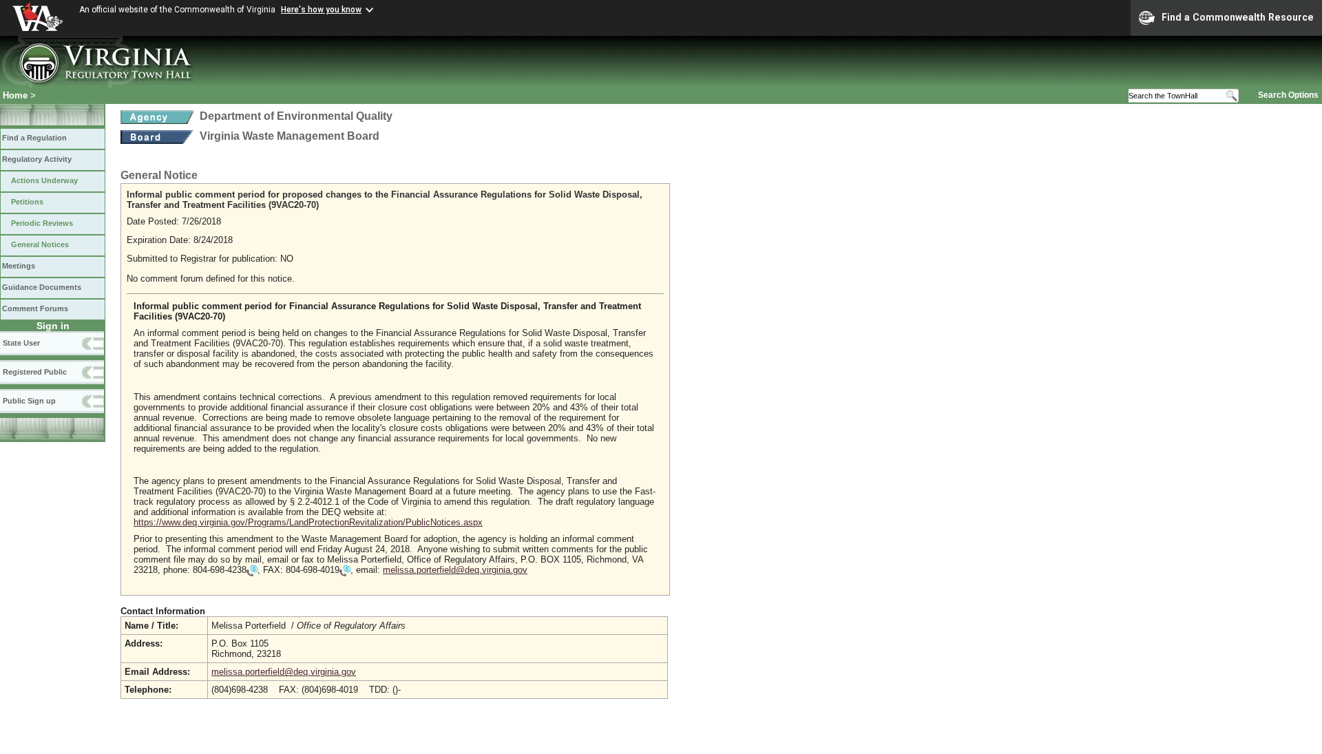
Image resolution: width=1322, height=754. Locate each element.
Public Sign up (29, 401)
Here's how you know (321, 9)
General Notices (40, 244)
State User (21, 343)
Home (15, 95)
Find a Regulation (34, 138)
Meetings (18, 266)
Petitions (27, 202)
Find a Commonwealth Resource (1238, 17)
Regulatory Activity (37, 159)
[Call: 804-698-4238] (252, 570)
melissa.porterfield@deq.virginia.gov (455, 570)
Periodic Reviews (42, 223)
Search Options (1288, 95)
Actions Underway (44, 180)
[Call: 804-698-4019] (344, 570)
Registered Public (35, 372)
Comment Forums (35, 308)
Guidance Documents (41, 287)
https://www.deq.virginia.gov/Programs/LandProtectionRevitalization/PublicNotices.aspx (308, 522)
